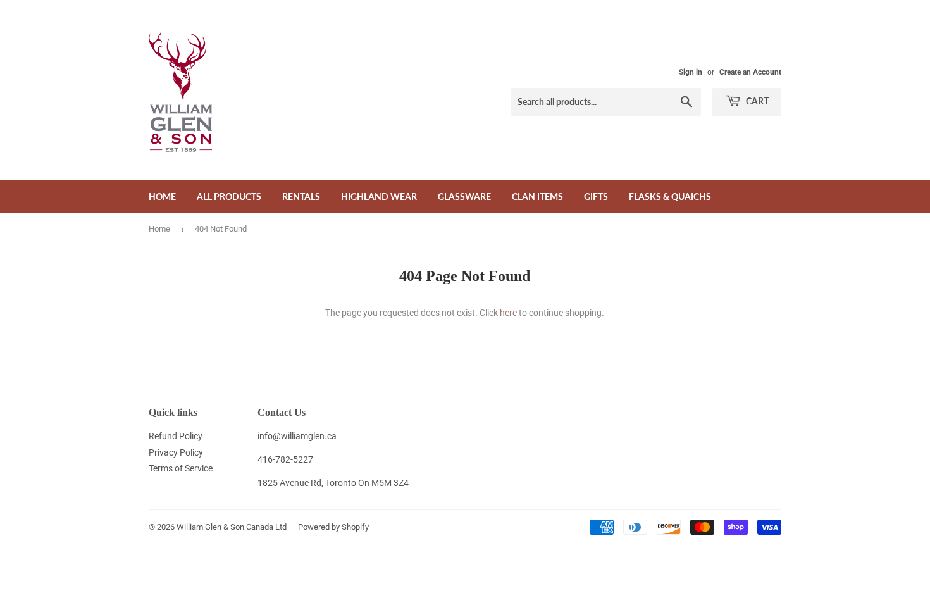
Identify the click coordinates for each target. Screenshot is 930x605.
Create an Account (750, 72)
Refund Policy (175, 436)
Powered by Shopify (333, 527)
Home (162, 196)
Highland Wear (379, 196)
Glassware (464, 196)
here (508, 313)
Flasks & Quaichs (670, 196)
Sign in (690, 72)
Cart (756, 101)
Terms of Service (181, 468)
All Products (229, 196)
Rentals (301, 196)
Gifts (596, 196)
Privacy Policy (176, 452)
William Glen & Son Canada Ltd (232, 527)
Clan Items (537, 196)
